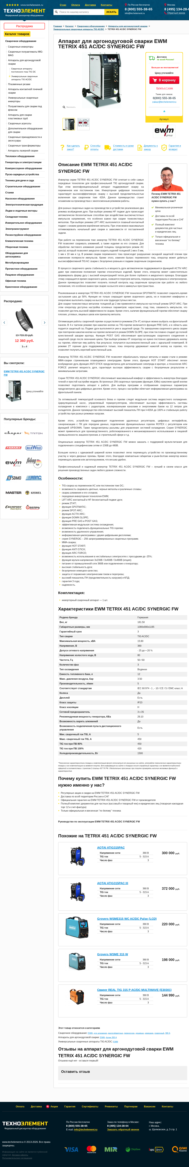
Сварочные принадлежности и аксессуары (25, 139)
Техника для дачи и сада (19, 180)
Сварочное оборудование (20, 41)
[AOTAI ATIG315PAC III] (77, 902)
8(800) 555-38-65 (164, 98)
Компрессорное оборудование (23, 168)
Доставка (90, 5)
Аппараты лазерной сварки (23, 150)
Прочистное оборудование (21, 269)
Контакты (106, 5)
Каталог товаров (17, 34)
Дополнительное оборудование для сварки (25, 130)
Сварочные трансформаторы (24, 145)
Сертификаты (90, 1106)
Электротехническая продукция (24, 204)
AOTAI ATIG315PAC (111, 847)
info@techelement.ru (135, 13)
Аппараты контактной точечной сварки (25, 91)
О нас (63, 5)
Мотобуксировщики (17, 262)
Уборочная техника (16, 247)
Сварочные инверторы (20, 46)
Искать (111, 12)
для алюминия (100, 1033)
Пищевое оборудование (19, 275)
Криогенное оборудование (21, 287)
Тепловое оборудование (20, 156)
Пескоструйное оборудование (23, 235)
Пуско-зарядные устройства (22, 174)
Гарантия (69, 1106)
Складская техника (16, 217)
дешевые (140, 1033)
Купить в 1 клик (164, 88)
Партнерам (130, 1106)
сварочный (159, 1033)
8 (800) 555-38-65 (138, 9)
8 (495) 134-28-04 (117, 1125)
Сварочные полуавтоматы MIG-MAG (25, 53)
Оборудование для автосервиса (16, 255)
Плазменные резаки (19, 84)
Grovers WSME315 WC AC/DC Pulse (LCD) (127, 918)
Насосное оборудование (20, 198)
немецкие (149, 1033)
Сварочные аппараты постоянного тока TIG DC (23, 70)
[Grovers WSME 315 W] (77, 970)
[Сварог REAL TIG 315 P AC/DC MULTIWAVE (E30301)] (77, 1005)
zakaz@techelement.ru (164, 102)
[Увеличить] (101, 107)
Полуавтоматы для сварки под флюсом (25, 108)
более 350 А (111, 1037)
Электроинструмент (17, 229)
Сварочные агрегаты (19, 123)
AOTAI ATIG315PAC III (112, 883)
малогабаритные (115, 1033)
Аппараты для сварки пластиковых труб (20, 117)
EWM (90, 1033)
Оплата (75, 5)
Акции (54, 1106)
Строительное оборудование (22, 186)
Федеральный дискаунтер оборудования (25, 1128)
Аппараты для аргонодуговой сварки (24, 62)
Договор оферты (20, 1155)
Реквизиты (111, 1106)
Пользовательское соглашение (17, 1158)
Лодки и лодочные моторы (21, 210)
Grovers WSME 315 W (112, 954)
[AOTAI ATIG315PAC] (77, 866)
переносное (129, 1033)
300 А (167, 1033)
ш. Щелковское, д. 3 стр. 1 (163, 1129)
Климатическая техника (19, 241)
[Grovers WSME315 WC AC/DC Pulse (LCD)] (77, 938)
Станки (9, 192)
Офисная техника (15, 281)
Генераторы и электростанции (23, 162)
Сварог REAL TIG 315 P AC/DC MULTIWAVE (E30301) (134, 989)
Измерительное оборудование (23, 223)
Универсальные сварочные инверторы (23, 100)
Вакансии (149, 1106)
